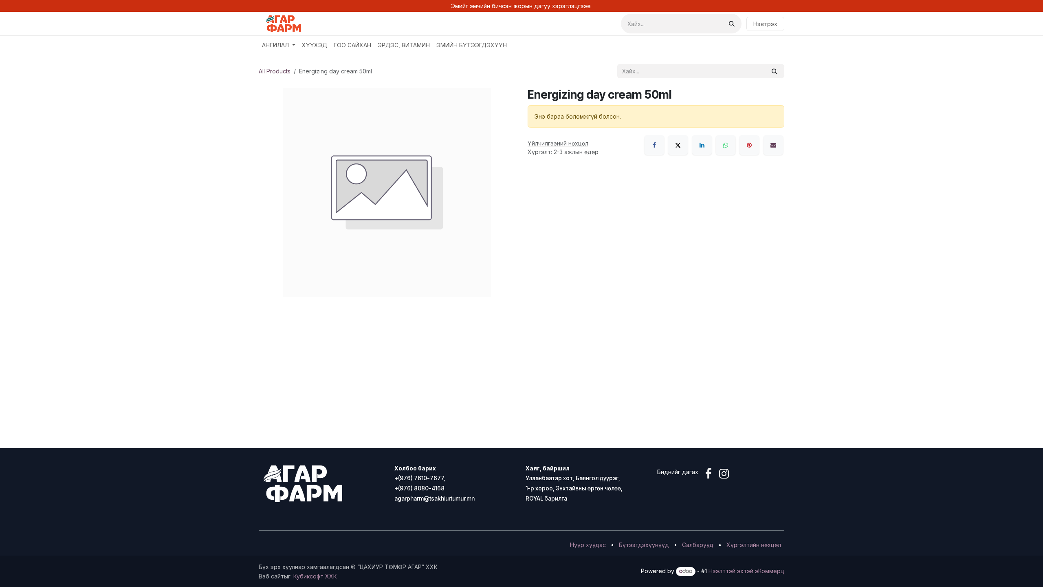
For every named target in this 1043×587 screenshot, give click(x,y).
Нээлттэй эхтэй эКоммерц (746, 570)
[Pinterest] (749, 145)
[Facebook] (654, 145)
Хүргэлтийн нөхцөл (753, 544)
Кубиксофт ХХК (315, 576)
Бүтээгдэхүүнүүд (644, 544)
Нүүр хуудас (588, 544)
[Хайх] (732, 23)
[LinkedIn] (702, 145)
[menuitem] (279, 45)
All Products (274, 71)
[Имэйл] (773, 145)
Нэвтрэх (765, 23)
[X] (678, 145)
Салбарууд (697, 544)
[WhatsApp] (725, 145)
